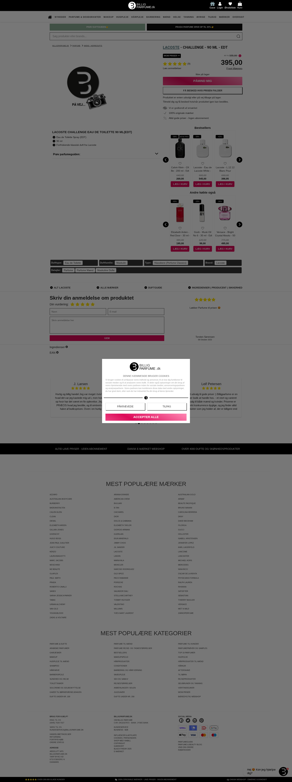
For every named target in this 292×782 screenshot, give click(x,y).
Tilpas (167, 406)
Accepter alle (146, 417)
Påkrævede (125, 406)
